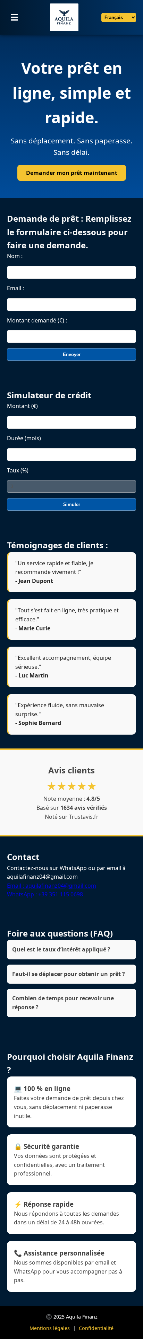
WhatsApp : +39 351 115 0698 (45, 894)
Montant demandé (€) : (37, 320)
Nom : (15, 256)
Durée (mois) (24, 438)
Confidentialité (96, 1328)
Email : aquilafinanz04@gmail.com (51, 885)
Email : (15, 288)
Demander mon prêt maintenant (71, 173)
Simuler (71, 504)
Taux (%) (17, 470)
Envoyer (72, 354)
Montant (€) (22, 406)
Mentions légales (50, 1328)
